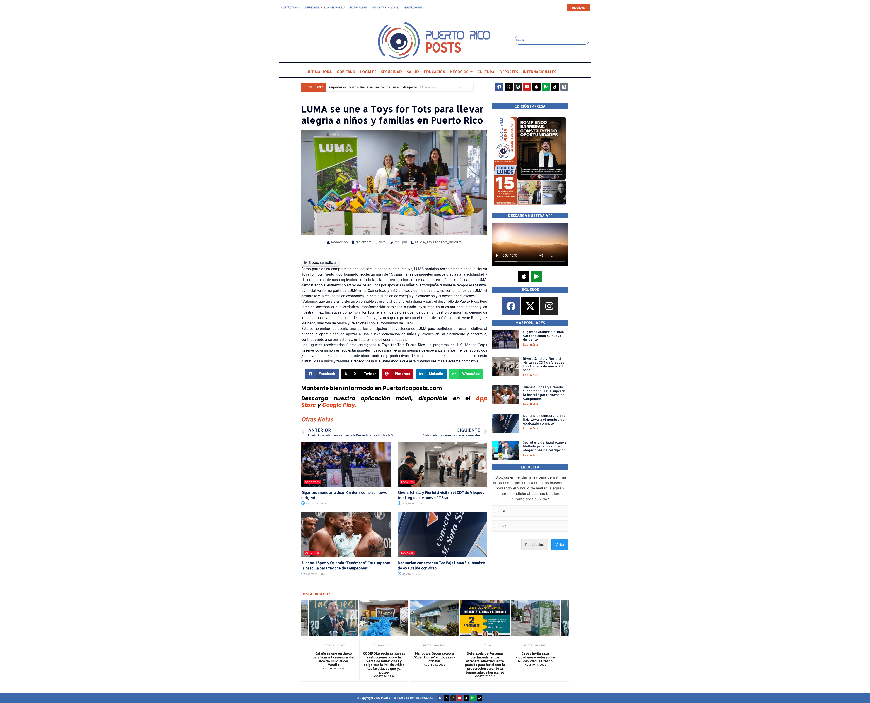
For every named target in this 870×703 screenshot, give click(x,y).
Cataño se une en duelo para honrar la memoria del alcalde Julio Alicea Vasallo (333, 659)
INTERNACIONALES (539, 71)
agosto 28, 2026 (315, 503)
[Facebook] (499, 87)
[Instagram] (518, 87)
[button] (322, 374)
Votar (560, 544)
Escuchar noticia (322, 262)
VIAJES (395, 7)
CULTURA (486, 71)
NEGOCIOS (459, 71)
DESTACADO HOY (333, 645)
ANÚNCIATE (311, 7)
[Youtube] (527, 87)
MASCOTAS (379, 7)
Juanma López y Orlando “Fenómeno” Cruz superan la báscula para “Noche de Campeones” (345, 565)
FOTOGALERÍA (358, 7)
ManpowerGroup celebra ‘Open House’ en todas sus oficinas (434, 657)
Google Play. (339, 405)
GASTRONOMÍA (413, 7)
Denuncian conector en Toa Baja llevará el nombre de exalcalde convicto (545, 419)
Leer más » (530, 344)
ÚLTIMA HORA (319, 71)
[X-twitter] (509, 87)
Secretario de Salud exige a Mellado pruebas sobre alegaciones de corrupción (545, 446)
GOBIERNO (346, 71)
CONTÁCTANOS (290, 7)
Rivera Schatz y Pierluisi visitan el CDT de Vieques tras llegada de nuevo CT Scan (441, 495)
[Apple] (536, 87)
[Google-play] (546, 87)
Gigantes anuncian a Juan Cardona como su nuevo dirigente (373, 87)
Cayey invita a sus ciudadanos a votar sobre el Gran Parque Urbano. (535, 657)
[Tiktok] (555, 87)
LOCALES (368, 71)
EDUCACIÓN (434, 71)
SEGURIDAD (391, 71)
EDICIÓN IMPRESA (334, 7)
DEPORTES (509, 71)
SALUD (413, 71)
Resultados (534, 544)
